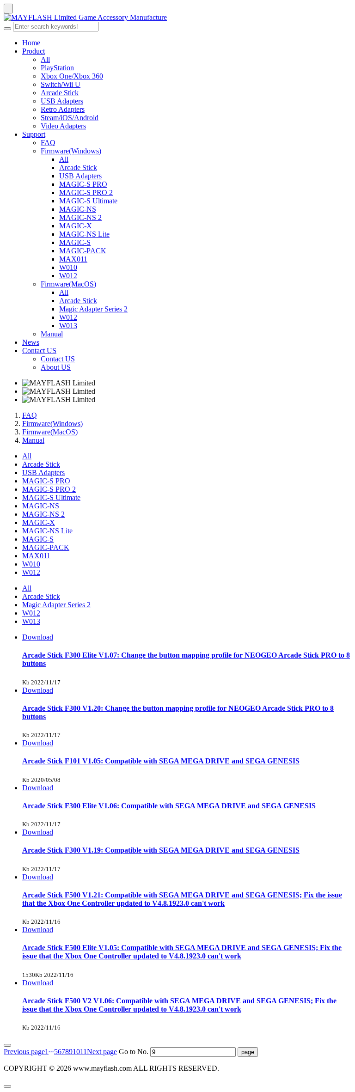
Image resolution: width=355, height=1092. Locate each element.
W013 (68, 325)
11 (83, 1051)
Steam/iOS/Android (69, 118)
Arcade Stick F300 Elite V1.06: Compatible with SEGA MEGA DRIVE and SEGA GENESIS (169, 806)
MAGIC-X (75, 226)
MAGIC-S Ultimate (88, 201)
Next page (102, 1051)
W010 (68, 267)
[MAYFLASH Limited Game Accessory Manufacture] (177, 17)
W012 (68, 276)
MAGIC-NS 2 (80, 217)
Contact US (39, 350)
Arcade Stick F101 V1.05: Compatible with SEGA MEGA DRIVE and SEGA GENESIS (161, 761)
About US (56, 367)
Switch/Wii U (60, 84)
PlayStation (57, 68)
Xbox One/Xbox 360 (72, 76)
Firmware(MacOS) (68, 284)
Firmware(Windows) (71, 151)
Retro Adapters (63, 109)
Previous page (24, 1051)
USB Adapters (62, 101)
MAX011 (73, 259)
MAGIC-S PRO (83, 184)
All (45, 59)
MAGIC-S (75, 242)
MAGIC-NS (77, 209)
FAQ (48, 142)
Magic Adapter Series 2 (93, 309)
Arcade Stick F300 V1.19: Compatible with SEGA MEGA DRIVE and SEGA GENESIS (161, 850)
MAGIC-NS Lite (84, 234)
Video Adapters (63, 126)
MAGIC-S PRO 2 (86, 192)
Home (31, 43)
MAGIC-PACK (82, 251)
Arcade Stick (60, 93)
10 (76, 1051)
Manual (52, 334)
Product (33, 51)
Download (37, 637)
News (30, 342)
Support (33, 134)
